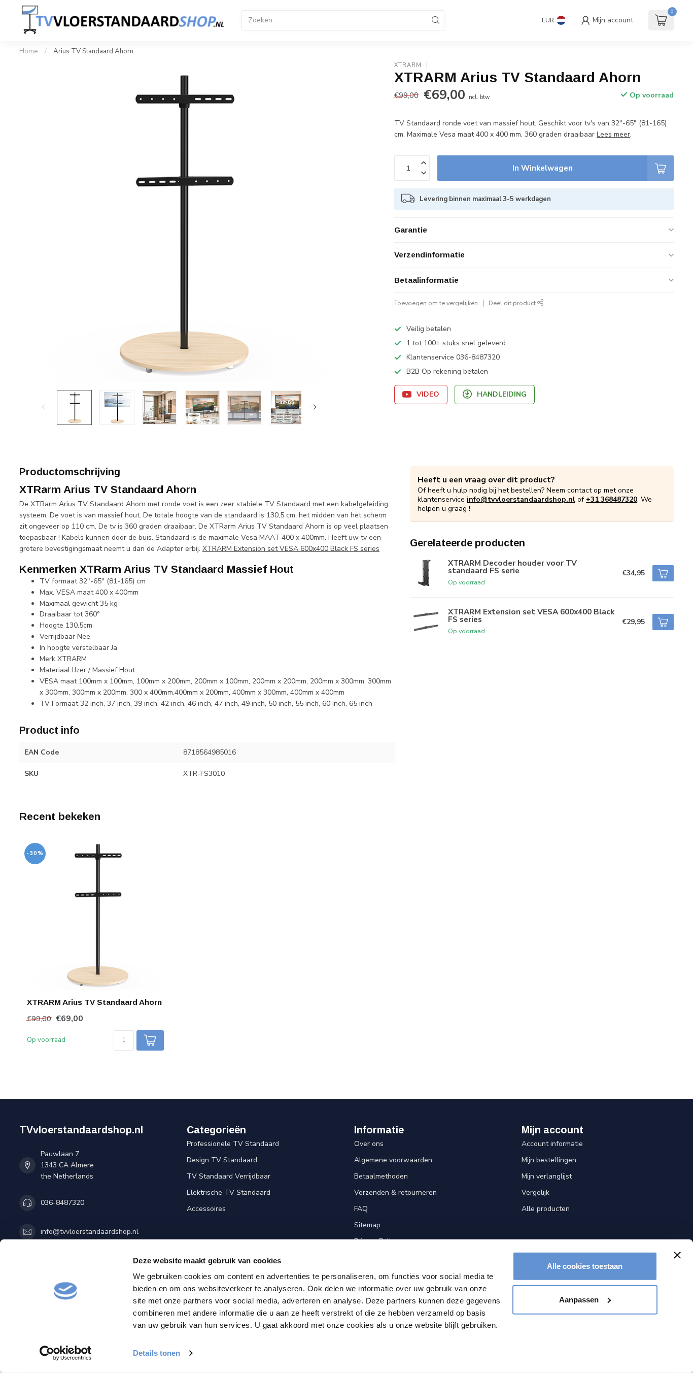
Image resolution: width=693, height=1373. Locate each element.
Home (28, 51)
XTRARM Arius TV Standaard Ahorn (94, 1002)
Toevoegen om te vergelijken (436, 303)
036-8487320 (62, 1202)
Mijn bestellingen (549, 1160)
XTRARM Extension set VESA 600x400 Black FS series (290, 548)
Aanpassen (579, 1299)
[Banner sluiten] (677, 1255)
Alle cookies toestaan (584, 1266)
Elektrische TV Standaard (228, 1192)
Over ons (369, 1144)
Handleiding (502, 394)
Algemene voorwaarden (393, 1160)
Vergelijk (535, 1192)
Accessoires (206, 1209)
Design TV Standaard (222, 1160)
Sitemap (367, 1225)
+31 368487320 (611, 499)
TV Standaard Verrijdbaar (228, 1176)
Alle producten (546, 1209)
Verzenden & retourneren (395, 1192)
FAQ (361, 1209)
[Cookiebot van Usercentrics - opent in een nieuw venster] (65, 1353)
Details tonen (156, 1353)
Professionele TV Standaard (233, 1144)
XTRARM (408, 65)
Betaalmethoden (381, 1176)
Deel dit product (513, 303)
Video (428, 394)
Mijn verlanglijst (547, 1176)
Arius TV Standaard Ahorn (93, 51)
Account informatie (552, 1144)
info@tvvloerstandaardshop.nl (521, 499)
